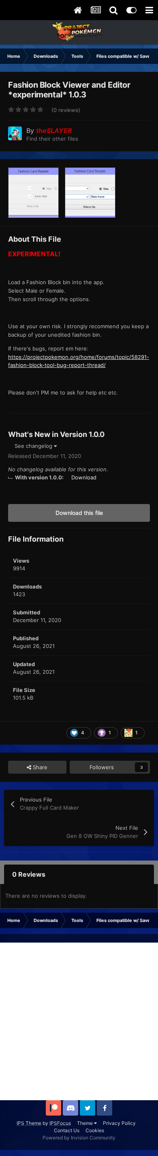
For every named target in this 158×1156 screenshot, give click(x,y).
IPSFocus (60, 1123)
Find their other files (52, 138)
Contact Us (66, 1130)
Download (83, 477)
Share (39, 767)
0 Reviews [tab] (28, 874)
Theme (85, 1123)
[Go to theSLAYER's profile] (15, 133)
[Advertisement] (79, 1021)
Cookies (94, 1130)
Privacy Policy (119, 1123)
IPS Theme (29, 1123)
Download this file (79, 512)
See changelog (34, 446)
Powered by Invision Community (79, 1138)
